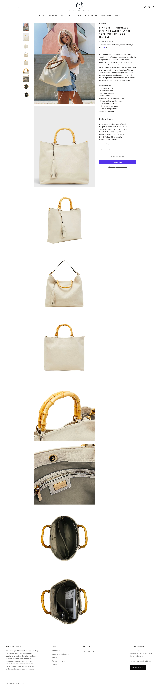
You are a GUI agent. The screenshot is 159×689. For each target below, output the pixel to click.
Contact (55, 664)
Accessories (67, 15)
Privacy (55, 657)
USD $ (7, 7)
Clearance (106, 15)
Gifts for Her (91, 15)
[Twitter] (108, 144)
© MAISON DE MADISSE (16, 683)
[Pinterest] (111, 144)
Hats (78, 15)
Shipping (56, 651)
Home (41, 15)
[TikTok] (93, 651)
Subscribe (137, 667)
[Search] (149, 7)
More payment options (117, 167)
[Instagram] (89, 651)
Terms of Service (58, 661)
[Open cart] (153, 7)
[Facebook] (106, 144)
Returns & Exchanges (60, 654)
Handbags (52, 15)
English (16, 7)
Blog (117, 15)
